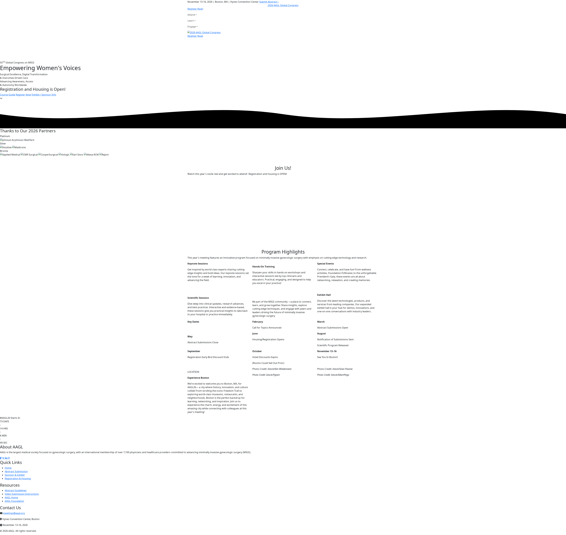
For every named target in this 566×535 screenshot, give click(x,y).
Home (8, 468)
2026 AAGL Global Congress (283, 5)
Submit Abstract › (269, 1)
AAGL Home (11, 497)
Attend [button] (191, 14)
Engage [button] (191, 26)
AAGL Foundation (14, 501)
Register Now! (195, 8)
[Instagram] (9, 458)
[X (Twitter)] (3, 458)
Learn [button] (190, 20)
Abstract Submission (16, 471)
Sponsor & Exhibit (15, 475)
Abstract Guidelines (16, 490)
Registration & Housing (18, 478)
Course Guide (7, 94)
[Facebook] (1, 458)
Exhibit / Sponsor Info (44, 94)
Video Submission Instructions (22, 494)
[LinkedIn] (6, 458)
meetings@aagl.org (14, 513)
